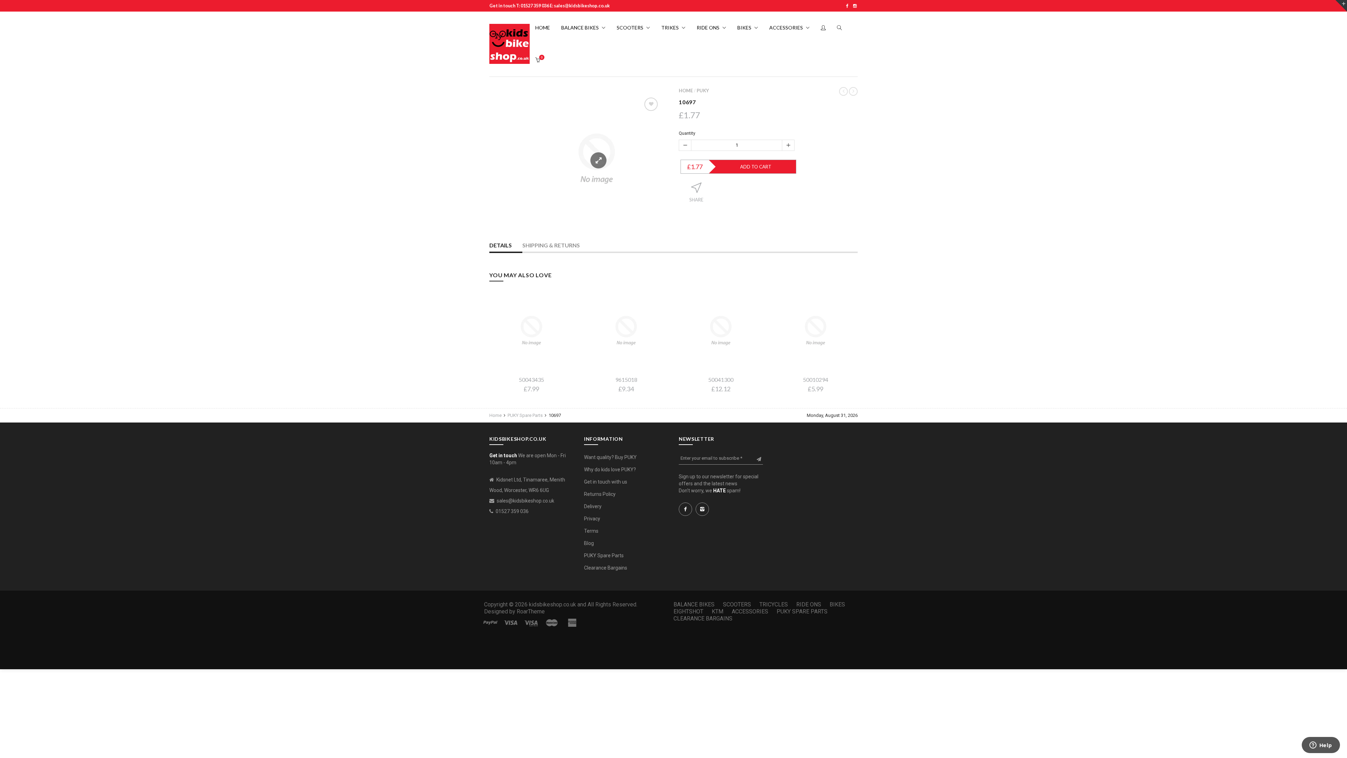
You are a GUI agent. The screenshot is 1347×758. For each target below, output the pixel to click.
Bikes (837, 604)
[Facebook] (847, 5)
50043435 (531, 379)
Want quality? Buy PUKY (610, 457)
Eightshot (688, 611)
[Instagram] (855, 5)
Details (500, 245)
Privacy (592, 518)
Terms (591, 531)
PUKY (703, 90)
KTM (717, 611)
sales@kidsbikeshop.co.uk (525, 501)
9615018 (626, 379)
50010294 (815, 379)
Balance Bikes (694, 604)
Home (686, 90)
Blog (589, 543)
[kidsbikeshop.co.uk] (509, 44)
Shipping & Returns (551, 245)
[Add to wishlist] (651, 104)
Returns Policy (600, 494)
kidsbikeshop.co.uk (552, 604)
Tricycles (773, 604)
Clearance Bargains (605, 568)
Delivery (593, 506)
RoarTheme (531, 611)
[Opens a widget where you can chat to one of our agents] (1320, 745)
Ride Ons (808, 604)
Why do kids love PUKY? (610, 469)
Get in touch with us (605, 482)
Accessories (750, 611)
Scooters (737, 604)
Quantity (687, 133)
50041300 (720, 379)
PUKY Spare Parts (525, 415)
